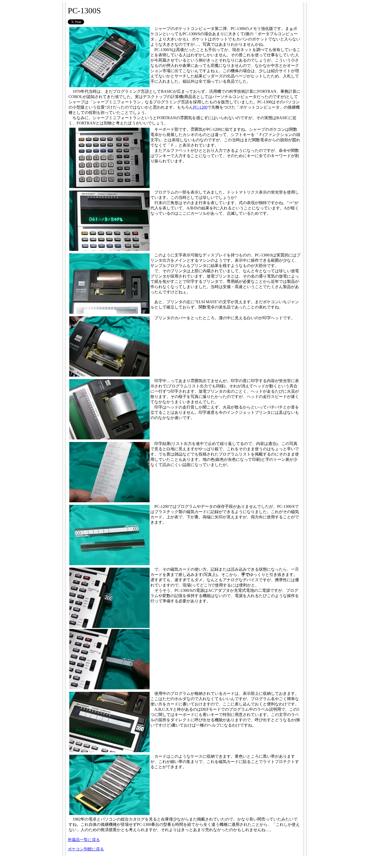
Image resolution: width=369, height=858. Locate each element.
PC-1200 (200, 107)
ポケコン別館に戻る (86, 849)
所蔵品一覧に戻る (84, 840)
